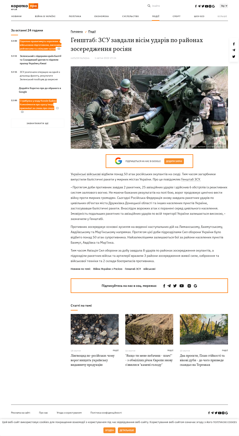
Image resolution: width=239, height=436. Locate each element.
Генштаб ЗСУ (133, 268)
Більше (222, 16)
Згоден (109, 430)
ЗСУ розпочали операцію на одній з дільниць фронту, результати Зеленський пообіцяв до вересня (40, 75)
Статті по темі (81, 305)
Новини (16, 16)
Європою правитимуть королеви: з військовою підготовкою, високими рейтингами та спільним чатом (40, 45)
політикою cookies (225, 422)
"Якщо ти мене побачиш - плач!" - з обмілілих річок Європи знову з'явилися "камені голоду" (149, 360)
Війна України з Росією (107, 268)
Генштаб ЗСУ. (191, 179)
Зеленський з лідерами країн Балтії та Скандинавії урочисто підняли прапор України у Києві (40, 59)
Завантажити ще (38, 123)
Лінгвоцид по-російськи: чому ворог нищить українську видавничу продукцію (92, 360)
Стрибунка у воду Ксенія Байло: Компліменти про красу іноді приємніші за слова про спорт (38, 104)
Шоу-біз (199, 16)
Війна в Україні (45, 16)
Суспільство (130, 16)
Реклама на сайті (20, 412)
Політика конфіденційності (106, 412)
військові (149, 268)
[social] (195, 6)
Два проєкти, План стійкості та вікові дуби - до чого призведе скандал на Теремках (202, 360)
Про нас (43, 412)
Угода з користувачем (69, 412)
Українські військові (86, 174)
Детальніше (127, 430)
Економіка (101, 16)
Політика (75, 16)
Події (155, 16)
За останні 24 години (27, 30)
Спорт (177, 16)
